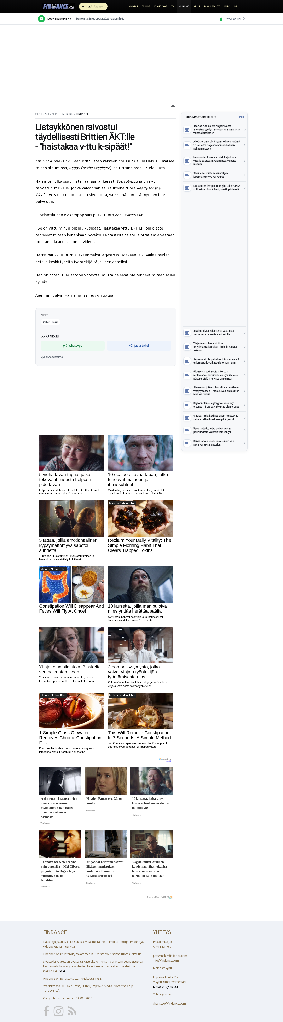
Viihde (146, 6)
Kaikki (242, 117)
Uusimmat (131, 6)
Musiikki (184, 6)
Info (227, 6)
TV (173, 6)
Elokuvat (160, 6)
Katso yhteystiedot (165, 987)
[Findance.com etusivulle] (58, 6)
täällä (61, 971)
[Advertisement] (214, 260)
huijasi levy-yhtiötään (96, 295)
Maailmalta (212, 6)
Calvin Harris (145, 160)
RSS (236, 6)
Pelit (197, 6)
